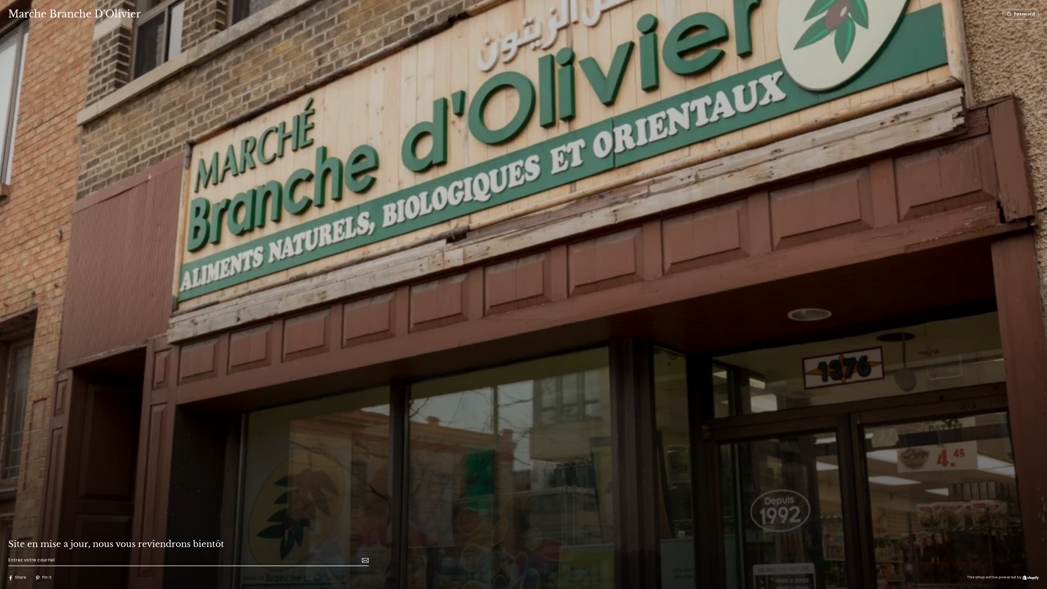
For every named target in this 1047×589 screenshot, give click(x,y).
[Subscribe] (364, 560)
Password (1024, 14)
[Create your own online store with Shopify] (1030, 577)
